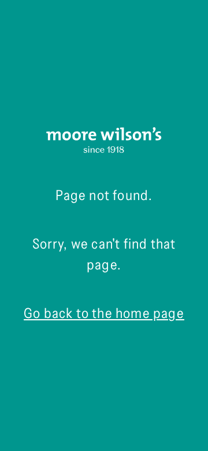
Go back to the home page (104, 313)
